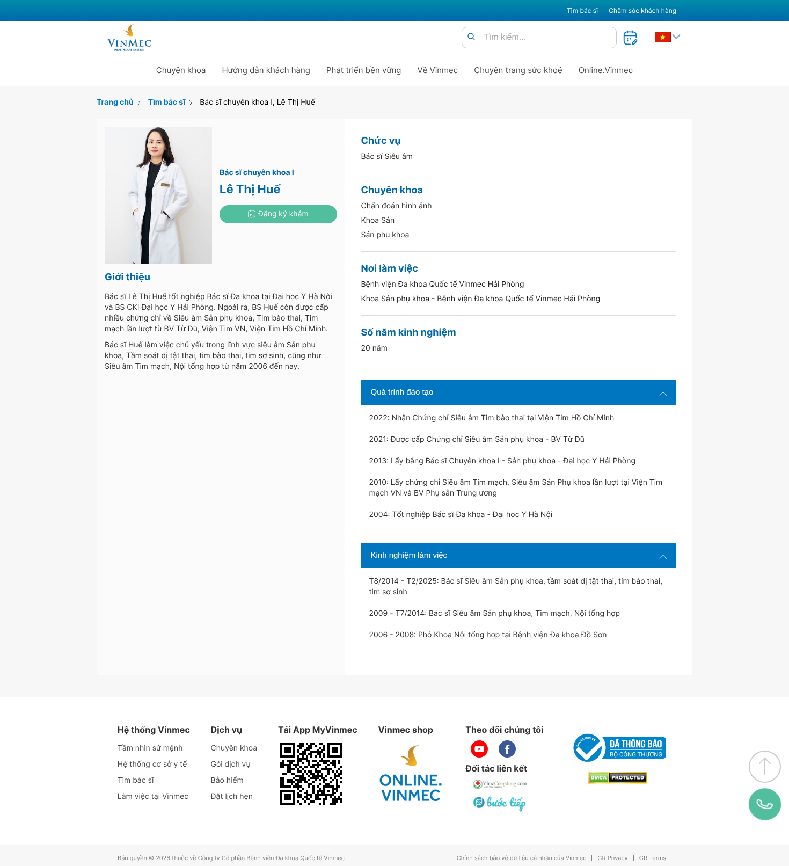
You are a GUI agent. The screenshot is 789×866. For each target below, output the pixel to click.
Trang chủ (115, 102)
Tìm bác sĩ (582, 10)
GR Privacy (612, 858)
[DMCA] (617, 778)
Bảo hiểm (227, 780)
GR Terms (652, 858)
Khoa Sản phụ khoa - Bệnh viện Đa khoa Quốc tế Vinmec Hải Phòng (481, 298)
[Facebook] (507, 749)
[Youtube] (479, 749)
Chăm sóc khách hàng (642, 10)
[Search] (471, 37)
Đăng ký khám (282, 214)
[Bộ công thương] (617, 748)
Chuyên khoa (181, 70)
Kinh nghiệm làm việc (409, 555)
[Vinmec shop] (411, 773)
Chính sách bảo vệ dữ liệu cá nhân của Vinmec (522, 858)
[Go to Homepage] (129, 37)
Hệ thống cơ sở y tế (152, 764)
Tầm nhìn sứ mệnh (150, 748)
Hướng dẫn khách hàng (266, 70)
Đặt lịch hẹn (232, 796)
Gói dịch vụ (231, 764)
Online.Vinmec (606, 70)
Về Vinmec (438, 70)
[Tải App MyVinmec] (311, 773)
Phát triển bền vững (363, 70)
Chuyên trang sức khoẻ (518, 70)
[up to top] (765, 767)
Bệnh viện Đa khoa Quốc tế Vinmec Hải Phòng (442, 284)
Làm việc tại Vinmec (153, 796)
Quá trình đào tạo (402, 392)
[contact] (764, 804)
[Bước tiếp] (500, 803)
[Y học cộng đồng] (500, 784)
